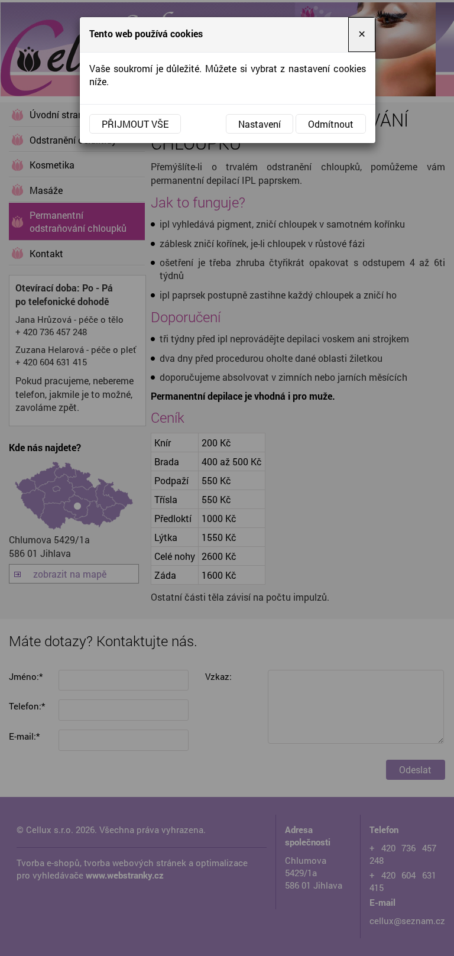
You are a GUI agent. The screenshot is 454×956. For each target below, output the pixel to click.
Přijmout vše (135, 124)
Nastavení (259, 124)
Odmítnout (331, 124)
